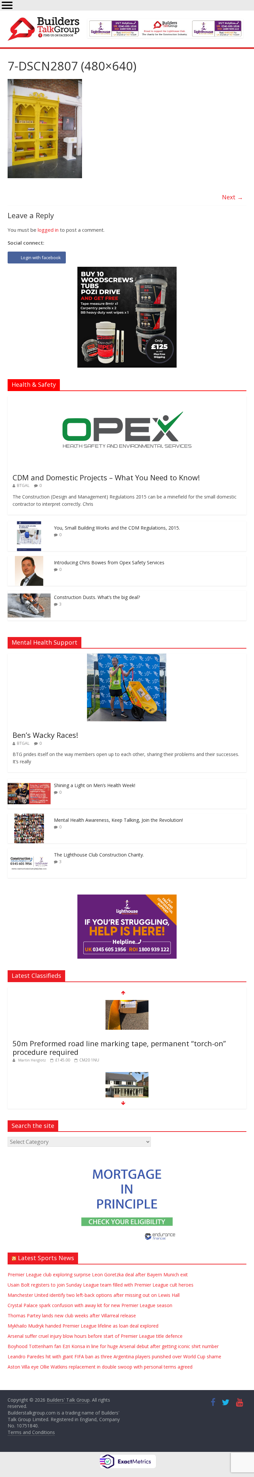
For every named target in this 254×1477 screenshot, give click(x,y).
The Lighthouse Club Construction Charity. (99, 855)
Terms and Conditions (31, 1432)
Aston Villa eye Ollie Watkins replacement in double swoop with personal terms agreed (100, 1367)
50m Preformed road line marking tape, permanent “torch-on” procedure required (119, 1047)
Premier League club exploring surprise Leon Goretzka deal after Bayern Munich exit (98, 1274)
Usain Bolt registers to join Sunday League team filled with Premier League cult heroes (100, 1285)
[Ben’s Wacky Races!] (127, 657)
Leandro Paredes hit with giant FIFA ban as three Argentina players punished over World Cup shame (114, 1356)
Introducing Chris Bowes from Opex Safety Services (109, 562)
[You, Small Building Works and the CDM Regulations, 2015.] (29, 525)
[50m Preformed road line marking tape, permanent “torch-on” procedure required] (127, 1003)
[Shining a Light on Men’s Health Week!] (29, 782)
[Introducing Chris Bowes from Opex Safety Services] (29, 559)
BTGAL (23, 485)
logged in (48, 229)
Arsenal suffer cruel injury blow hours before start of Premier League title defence (95, 1336)
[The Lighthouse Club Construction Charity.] (29, 852)
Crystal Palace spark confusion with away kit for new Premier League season (90, 1305)
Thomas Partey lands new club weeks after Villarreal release (72, 1315)
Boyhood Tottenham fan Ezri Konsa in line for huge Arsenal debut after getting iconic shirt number (113, 1346)
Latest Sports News (46, 1258)
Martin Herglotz (32, 1060)
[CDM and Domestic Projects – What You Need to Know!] (127, 399)
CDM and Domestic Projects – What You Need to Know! (106, 477)
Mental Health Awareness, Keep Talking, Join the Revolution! (118, 820)
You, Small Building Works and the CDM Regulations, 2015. (117, 528)
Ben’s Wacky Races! (45, 735)
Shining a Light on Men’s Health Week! (94, 785)
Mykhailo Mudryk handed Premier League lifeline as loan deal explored (83, 1326)
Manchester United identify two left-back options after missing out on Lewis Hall (94, 1295)
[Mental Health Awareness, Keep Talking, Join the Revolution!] (29, 817)
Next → (232, 197)
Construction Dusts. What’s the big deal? (97, 597)
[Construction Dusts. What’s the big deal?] (29, 594)
